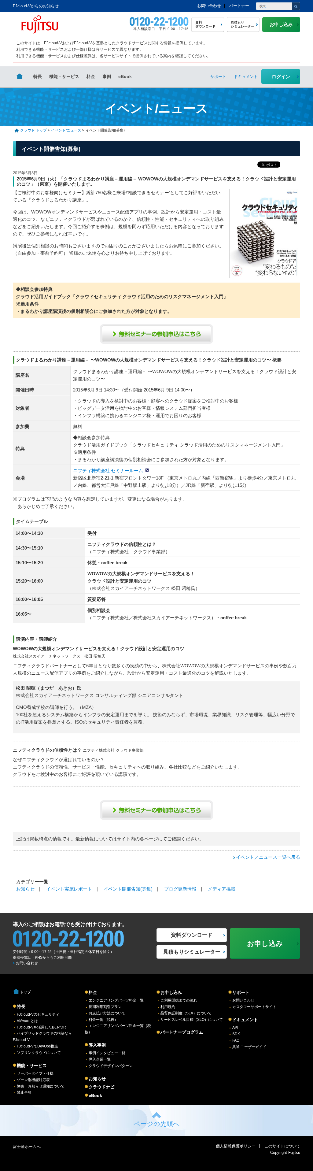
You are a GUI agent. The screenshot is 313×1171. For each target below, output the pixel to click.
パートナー (239, 5)
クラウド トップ (33, 130)
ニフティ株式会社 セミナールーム (108, 470)
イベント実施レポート (69, 888)
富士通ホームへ (27, 1146)
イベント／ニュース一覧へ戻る (268, 857)
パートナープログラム (181, 1032)
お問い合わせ (209, 5)
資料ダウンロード (191, 935)
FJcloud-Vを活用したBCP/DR (41, 1027)
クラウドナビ (101, 1086)
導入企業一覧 (100, 1059)
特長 (37, 76)
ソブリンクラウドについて (39, 1053)
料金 (91, 76)
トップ (25, 992)
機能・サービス (64, 76)
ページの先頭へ (157, 1123)
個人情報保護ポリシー (236, 1146)
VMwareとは (27, 1021)
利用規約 (167, 1007)
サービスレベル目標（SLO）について (191, 1019)
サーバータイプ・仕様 (35, 1073)
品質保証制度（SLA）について (186, 1013)
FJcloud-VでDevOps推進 (37, 1046)
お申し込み (171, 992)
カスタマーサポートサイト (254, 1007)
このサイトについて (282, 1146)
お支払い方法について (107, 1013)
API (235, 1027)
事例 (106, 76)
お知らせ (25, 888)
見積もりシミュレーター (191, 952)
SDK (236, 1034)
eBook (125, 76)
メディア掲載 (221, 888)
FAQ (235, 1040)
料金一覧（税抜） (103, 1019)
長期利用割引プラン (105, 1007)
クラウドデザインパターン (111, 1066)
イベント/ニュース (66, 130)
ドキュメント (245, 1019)
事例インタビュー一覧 (107, 1053)
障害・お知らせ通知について (40, 1086)
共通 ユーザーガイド (249, 1047)
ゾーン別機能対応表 (33, 1080)
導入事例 (97, 1045)
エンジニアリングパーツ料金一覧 (116, 1000)
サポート (240, 992)
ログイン (281, 76)
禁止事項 (24, 1092)
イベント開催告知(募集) (128, 888)
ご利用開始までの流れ (178, 1000)
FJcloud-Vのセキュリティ (38, 1014)
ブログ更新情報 (180, 888)
